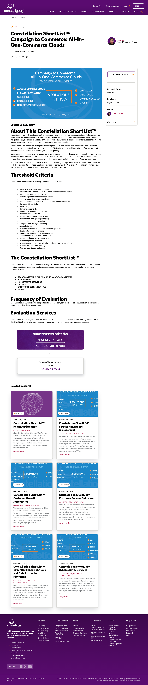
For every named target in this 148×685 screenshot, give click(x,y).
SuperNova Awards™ (98, 630)
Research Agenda (44, 628)
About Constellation (113, 6)
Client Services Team (18, 655)
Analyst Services (67, 12)
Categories (112, 122)
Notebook (129, 633)
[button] (12, 57)
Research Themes (44, 638)
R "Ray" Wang (121, 40)
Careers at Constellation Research (22, 650)
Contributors (42, 636)
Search (137, 12)
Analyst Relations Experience (115, 640)
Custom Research (61, 631)
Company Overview (17, 643)
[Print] (27, 57)
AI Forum (112, 631)
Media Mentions (16, 648)
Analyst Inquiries (61, 626)
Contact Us (96, 6)
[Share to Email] (23, 57)
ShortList (18, 26)
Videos (84, 12)
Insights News (131, 626)
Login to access (57, 346)
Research (50, 12)
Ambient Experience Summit (115, 644)
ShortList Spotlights (80, 633)
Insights (125, 12)
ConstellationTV (78, 628)
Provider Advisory (61, 628)
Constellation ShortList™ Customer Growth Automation (29, 498)
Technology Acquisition (59, 634)
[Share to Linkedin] (19, 57)
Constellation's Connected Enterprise (114, 627)
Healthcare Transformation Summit (114, 635)
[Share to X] (16, 57)
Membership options (50, 340)
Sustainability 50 (96, 640)
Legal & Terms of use (18, 658)
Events (112, 12)
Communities (98, 12)
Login (126, 6)
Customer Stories (132, 628)
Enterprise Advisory (62, 641)
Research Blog (43, 631)
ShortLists (41, 633)
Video (128, 636)
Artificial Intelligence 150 (98, 637)
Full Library (41, 626)
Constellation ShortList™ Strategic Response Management (74, 426)
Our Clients (14, 645)
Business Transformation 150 (97, 626)
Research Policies (44, 640)
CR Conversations (79, 636)
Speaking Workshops (59, 638)
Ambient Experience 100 (98, 633)
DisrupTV (76, 626)
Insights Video (78, 631)
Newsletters (130, 631)
